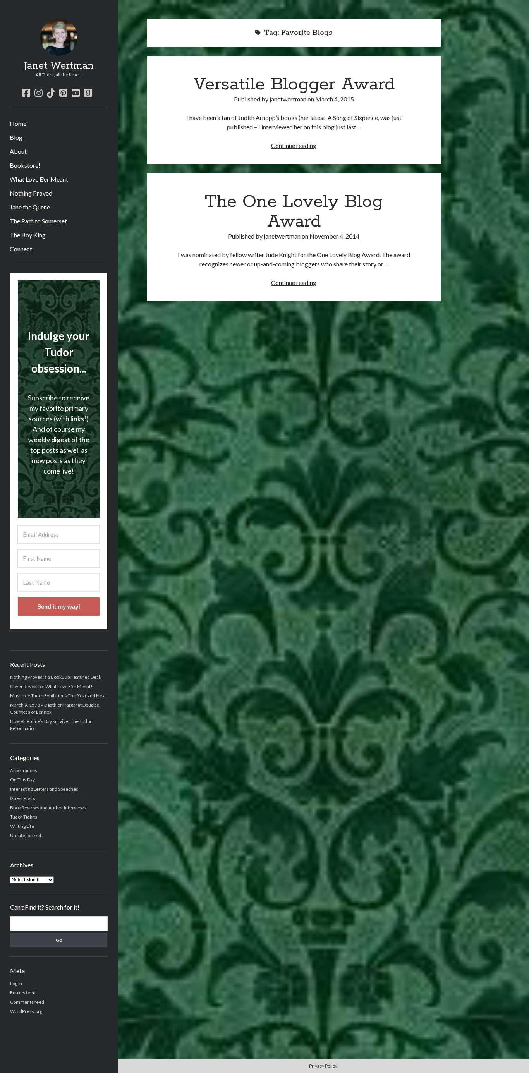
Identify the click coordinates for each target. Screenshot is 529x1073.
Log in (16, 983)
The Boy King (28, 235)
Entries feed (23, 993)
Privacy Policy (323, 1066)
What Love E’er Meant (39, 179)
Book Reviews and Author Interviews (48, 807)
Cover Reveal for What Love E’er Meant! (51, 686)
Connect (21, 248)
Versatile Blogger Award (294, 84)
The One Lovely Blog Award (294, 212)
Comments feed (27, 1002)
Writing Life (22, 826)
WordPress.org (26, 1011)
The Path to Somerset (38, 221)
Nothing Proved (31, 193)
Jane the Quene (30, 207)
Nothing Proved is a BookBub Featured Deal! (56, 677)
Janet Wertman (59, 66)
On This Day (22, 780)
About (18, 151)
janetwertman (288, 99)
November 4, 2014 (334, 236)
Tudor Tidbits (23, 817)
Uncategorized (25, 835)
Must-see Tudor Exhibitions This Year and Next (58, 696)
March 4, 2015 (334, 99)
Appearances (23, 770)
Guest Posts (22, 798)
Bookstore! (25, 165)
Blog (16, 137)
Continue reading (293, 145)
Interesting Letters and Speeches (44, 789)
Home (18, 123)
